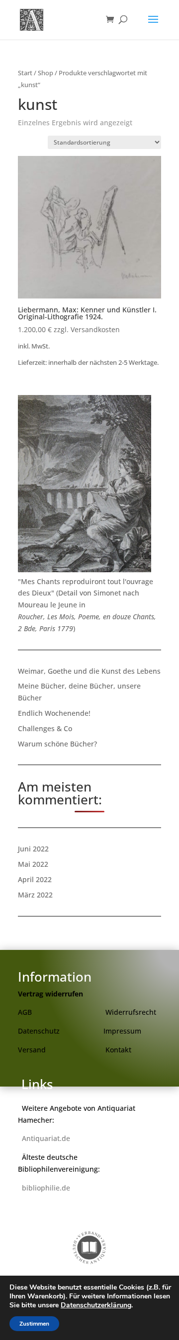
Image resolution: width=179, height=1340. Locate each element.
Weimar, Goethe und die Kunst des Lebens (89, 671)
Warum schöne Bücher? (57, 743)
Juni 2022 (33, 848)
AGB (25, 1012)
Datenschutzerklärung (96, 1305)
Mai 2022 (33, 864)
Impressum (122, 1031)
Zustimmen (34, 1324)
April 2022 (35, 879)
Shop (45, 72)
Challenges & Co (45, 728)
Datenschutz (39, 1031)
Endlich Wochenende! (54, 713)
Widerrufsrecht (130, 1012)
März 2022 (35, 894)
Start (25, 72)
